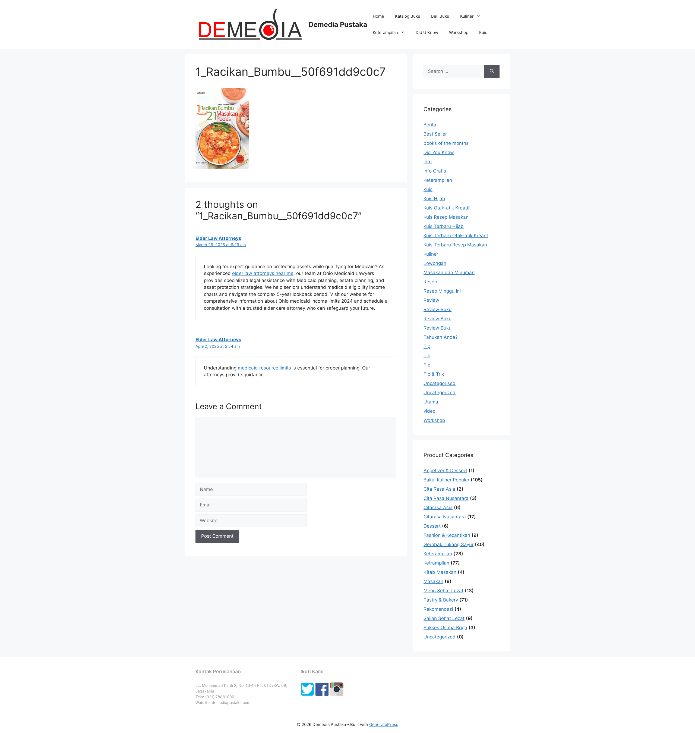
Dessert (432, 526)
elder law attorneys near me (262, 273)
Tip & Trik (434, 374)
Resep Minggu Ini (442, 291)
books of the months (446, 143)
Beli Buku (440, 16)
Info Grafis (435, 171)
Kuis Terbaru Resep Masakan (455, 245)
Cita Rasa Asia (439, 489)
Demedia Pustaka (338, 24)
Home (378, 16)
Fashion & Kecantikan (447, 535)
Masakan (433, 581)
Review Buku (437, 309)
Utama (431, 402)
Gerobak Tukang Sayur (448, 544)
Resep (430, 281)
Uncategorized (440, 392)
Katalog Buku (407, 16)
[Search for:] (454, 71)
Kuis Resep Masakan (446, 217)
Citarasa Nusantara (445, 516)
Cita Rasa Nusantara (446, 498)
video (429, 411)
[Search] (492, 71)
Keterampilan (385, 32)
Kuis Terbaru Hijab (444, 226)
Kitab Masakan (440, 572)
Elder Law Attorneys (218, 238)
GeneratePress (383, 724)
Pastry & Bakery (441, 600)
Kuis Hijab (434, 198)
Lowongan (435, 263)
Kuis (483, 32)
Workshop (458, 32)
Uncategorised (440, 383)
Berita (430, 124)
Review (431, 300)
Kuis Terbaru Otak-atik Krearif (456, 235)
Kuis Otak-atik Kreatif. (447, 208)
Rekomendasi (438, 609)
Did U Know (427, 32)
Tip (427, 346)
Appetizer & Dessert (445, 470)
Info (428, 161)
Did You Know (439, 152)
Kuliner (467, 16)
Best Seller (435, 134)
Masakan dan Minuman (449, 272)
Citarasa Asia (438, 507)
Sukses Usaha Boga (445, 627)
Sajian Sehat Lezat (444, 618)
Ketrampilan (436, 563)
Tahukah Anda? (441, 337)
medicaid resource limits (264, 368)
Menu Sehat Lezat (443, 590)
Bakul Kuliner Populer (446, 480)
